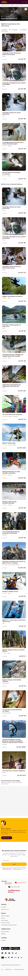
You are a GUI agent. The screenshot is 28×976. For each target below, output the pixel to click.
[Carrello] (22, 2)
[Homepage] (4, 2)
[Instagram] (12, 953)
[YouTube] (9, 953)
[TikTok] (16, 953)
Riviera (12, 5)
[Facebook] (6, 953)
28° (21, 9)
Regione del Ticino (5, 5)
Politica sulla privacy (7, 868)
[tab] (4, 29)
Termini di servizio (17, 868)
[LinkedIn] (2, 953)
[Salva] (26, 9)
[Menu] (26, 2)
